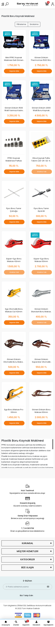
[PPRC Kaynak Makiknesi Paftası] (13, 143)
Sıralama (34, 24)
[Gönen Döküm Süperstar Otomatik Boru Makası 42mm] (41, 344)
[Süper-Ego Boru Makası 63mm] (41, 244)
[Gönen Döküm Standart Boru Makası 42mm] (41, 294)
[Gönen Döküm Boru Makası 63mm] (41, 394)
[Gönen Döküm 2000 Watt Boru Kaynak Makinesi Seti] (41, 93)
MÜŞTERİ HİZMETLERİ (27, 551)
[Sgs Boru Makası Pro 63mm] (13, 394)
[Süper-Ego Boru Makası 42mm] (13, 244)
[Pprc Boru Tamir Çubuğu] (13, 193)
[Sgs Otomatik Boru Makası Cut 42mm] (13, 294)
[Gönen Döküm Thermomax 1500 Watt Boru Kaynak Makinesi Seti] (41, 42)
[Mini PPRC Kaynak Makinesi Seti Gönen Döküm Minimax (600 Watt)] (13, 42)
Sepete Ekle (14, 71)
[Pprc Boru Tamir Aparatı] (41, 193)
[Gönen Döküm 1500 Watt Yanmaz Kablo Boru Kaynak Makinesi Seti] (13, 93)
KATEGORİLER (27, 559)
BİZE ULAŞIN (27, 567)
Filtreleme (21, 24)
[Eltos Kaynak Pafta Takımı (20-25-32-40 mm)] (41, 143)
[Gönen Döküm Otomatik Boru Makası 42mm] (13, 344)
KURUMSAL (27, 543)
